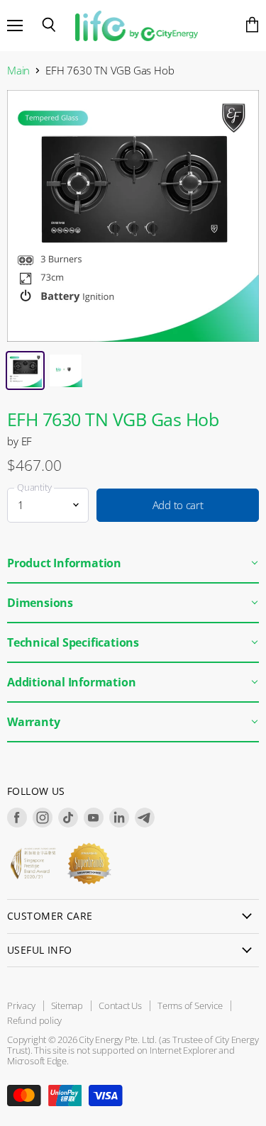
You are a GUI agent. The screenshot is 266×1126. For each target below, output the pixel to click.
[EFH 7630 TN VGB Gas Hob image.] (133, 216)
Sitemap (67, 1005)
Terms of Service (190, 1005)
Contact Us (120, 1005)
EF (27, 441)
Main (18, 71)
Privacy (21, 1005)
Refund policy (34, 1020)
